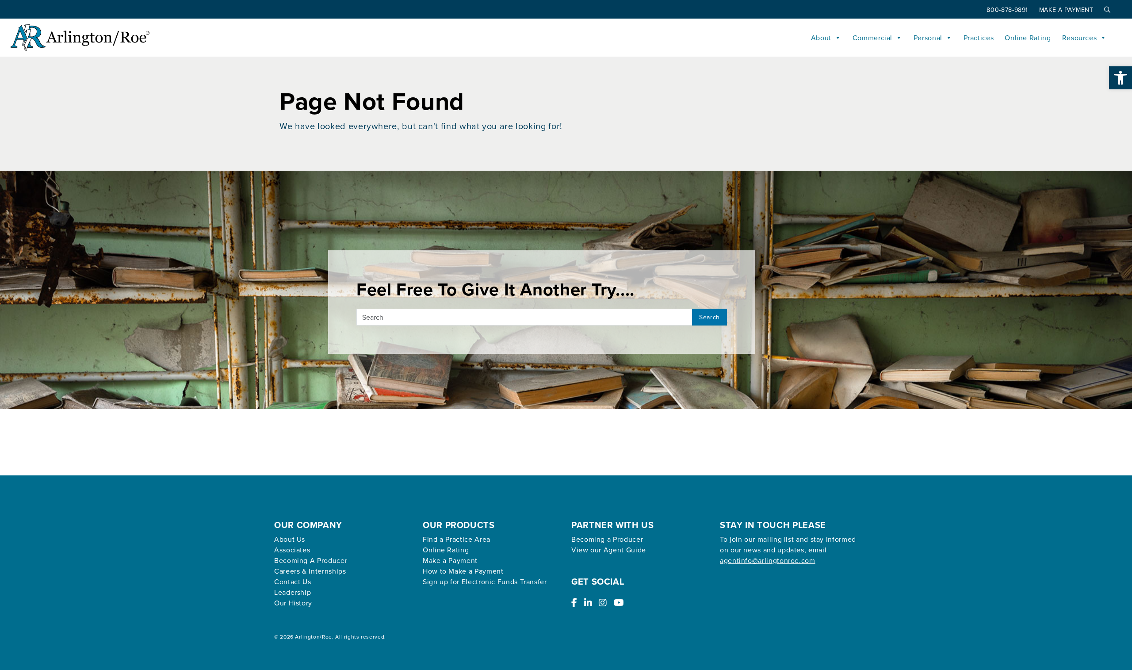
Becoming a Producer (607, 539)
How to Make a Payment (463, 571)
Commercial (872, 37)
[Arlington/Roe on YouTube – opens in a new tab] (619, 602)
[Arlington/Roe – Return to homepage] (80, 37)
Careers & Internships (310, 571)
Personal (928, 37)
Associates (292, 550)
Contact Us (292, 581)
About (821, 37)
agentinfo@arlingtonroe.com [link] (767, 560)
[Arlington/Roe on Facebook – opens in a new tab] (574, 602)
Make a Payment (1067, 9)
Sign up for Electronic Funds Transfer (485, 581)
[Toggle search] (1105, 10)
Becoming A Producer (310, 560)
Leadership (292, 592)
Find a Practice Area (456, 539)
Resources (1079, 37)
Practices (979, 37)
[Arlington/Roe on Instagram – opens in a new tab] (603, 602)
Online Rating (1028, 37)
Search (709, 317)
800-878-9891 (1008, 9)
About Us (289, 539)
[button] (1120, 77)
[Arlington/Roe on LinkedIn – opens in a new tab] (588, 602)
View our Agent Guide (608, 550)
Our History (293, 603)
